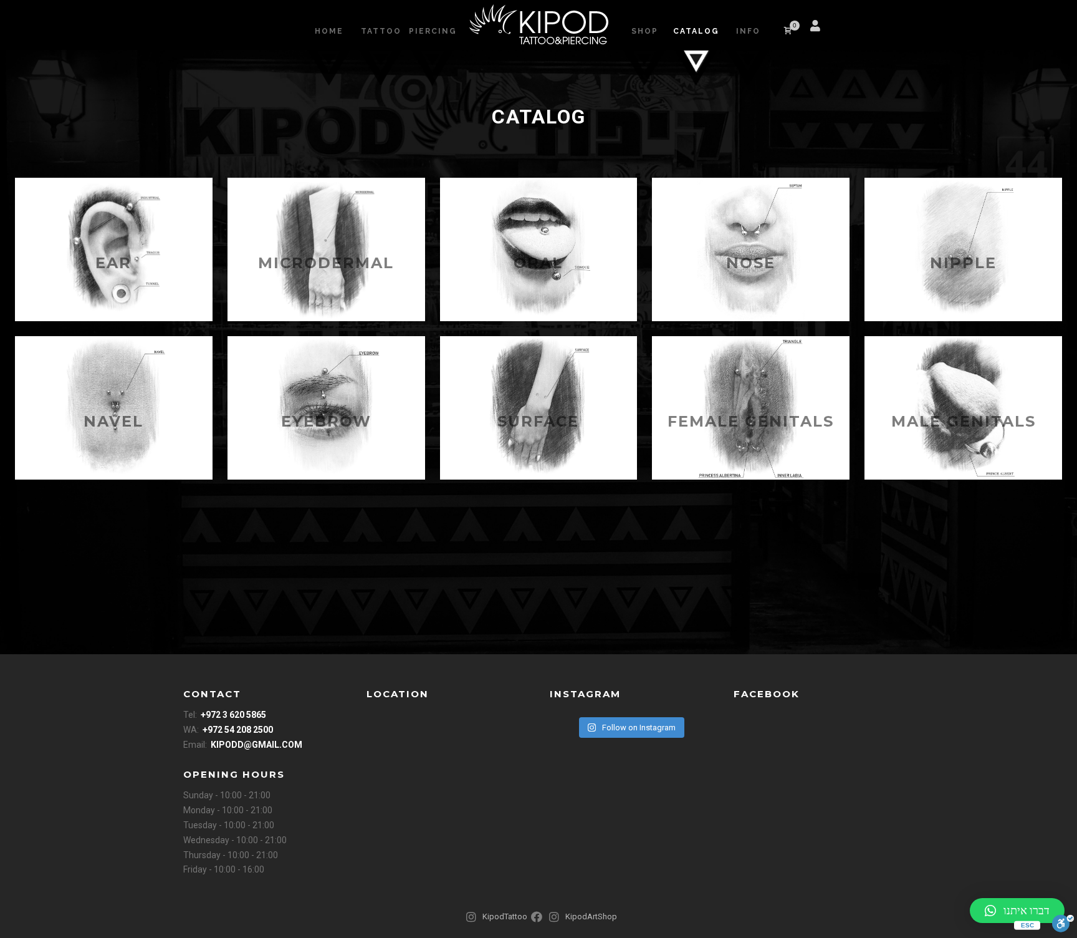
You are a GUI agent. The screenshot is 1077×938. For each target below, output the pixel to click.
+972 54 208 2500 (238, 730)
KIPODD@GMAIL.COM (256, 745)
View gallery (114, 249)
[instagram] (858, 31)
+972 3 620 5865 (233, 715)
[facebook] (843, 31)
